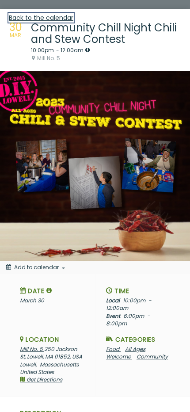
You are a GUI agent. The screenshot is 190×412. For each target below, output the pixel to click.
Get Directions (43, 379)
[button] (49, 290)
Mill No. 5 (32, 349)
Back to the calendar (41, 17)
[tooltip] (87, 50)
